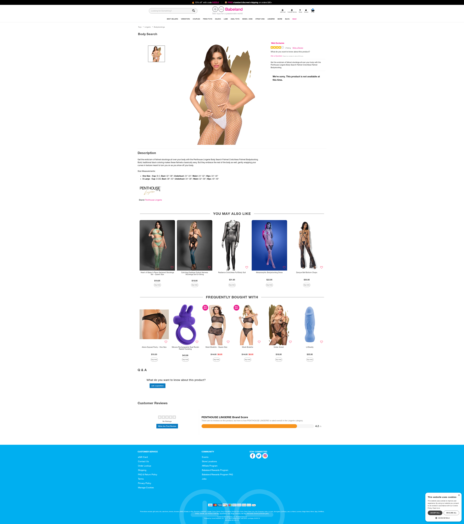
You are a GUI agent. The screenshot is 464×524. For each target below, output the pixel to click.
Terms (141, 479)
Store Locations (209, 461)
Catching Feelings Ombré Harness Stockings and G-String (194, 273)
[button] (443, 518)
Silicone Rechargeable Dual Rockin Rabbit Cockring (185, 348)
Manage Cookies (146, 487)
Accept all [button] (435, 513)
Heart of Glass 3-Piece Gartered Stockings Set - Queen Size (157, 273)
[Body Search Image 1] (222, 93)
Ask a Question (276, 56)
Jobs (204, 479)
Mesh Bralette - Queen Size (216, 347)
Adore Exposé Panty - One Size (154, 347)
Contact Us (143, 461)
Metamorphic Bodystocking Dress (269, 272)
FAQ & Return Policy (147, 474)
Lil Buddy (309, 347)
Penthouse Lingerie (153, 200)
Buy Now (157, 285)
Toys (139, 27)
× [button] (459, 495)
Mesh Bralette (247, 347)
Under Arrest (279, 347)
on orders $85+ (248, 2)
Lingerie (148, 27)
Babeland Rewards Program (215, 470)
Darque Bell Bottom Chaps (306, 272)
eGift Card (143, 457)
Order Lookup (144, 465)
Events (205, 457)
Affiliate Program (210, 465)
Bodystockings (159, 27)
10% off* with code (205, 2)
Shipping (142, 470)
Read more (436, 508)
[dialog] (443, 507)
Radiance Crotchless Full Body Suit (232, 272)
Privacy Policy (144, 483)
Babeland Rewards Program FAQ (217, 474)
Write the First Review (167, 426)
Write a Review (298, 48)
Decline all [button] (451, 513)
